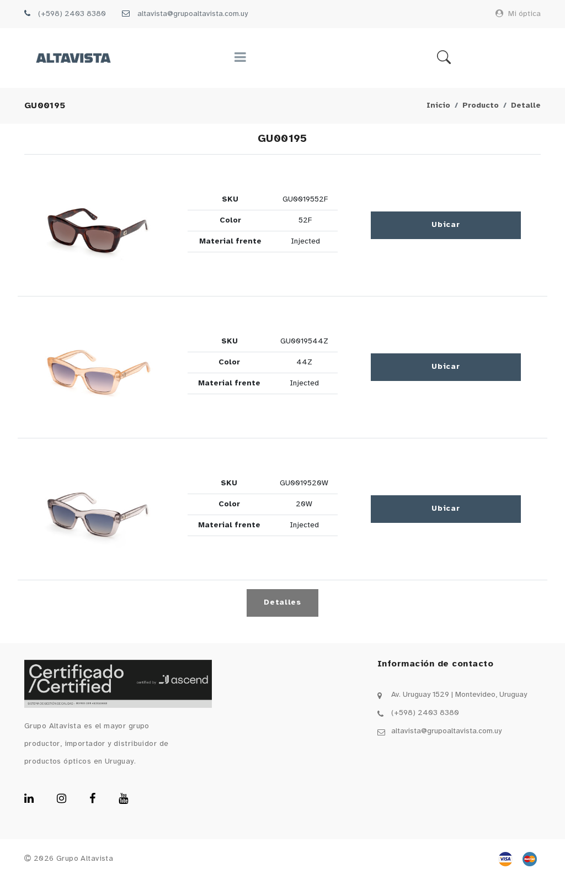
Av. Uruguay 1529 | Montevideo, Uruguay (459, 695)
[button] (99, 225)
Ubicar (445, 225)
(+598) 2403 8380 (72, 14)
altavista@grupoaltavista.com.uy (192, 14)
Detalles (282, 603)
